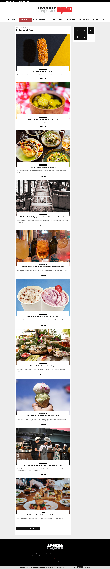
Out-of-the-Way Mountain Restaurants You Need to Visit (43, 515)
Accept (79, 567)
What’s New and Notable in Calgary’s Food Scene (43, 119)
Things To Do (70, 20)
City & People (12, 20)
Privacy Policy (87, 567)
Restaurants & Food (42, 69)
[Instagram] (58, 561)
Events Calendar (84, 20)
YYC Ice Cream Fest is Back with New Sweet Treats (43, 416)
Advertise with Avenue (23, 1)
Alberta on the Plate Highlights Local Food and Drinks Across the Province (43, 217)
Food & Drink (25, 20)
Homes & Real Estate (56, 20)
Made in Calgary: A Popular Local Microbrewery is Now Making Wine (43, 267)
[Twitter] (55, 561)
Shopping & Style (39, 20)
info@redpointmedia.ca (58, 558)
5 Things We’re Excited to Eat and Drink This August (43, 316)
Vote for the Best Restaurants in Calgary (43, 167)
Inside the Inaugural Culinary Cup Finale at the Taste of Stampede (43, 465)
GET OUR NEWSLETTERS (8, 1)
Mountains (43, 512)
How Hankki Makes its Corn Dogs (43, 71)
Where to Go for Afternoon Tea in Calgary (43, 366)
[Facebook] (52, 561)
